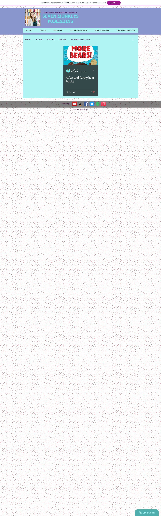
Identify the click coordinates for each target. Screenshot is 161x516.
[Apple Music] (103, 104)
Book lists (62, 39)
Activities (39, 39)
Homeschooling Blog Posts (80, 39)
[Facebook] (86, 104)
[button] (43, 30)
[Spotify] (97, 104)
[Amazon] (80, 104)
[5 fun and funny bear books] (80, 55)
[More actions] (94, 70)
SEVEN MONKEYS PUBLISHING (60, 18)
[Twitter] (92, 104)
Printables (50, 39)
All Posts (28, 39)
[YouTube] (74, 104)
